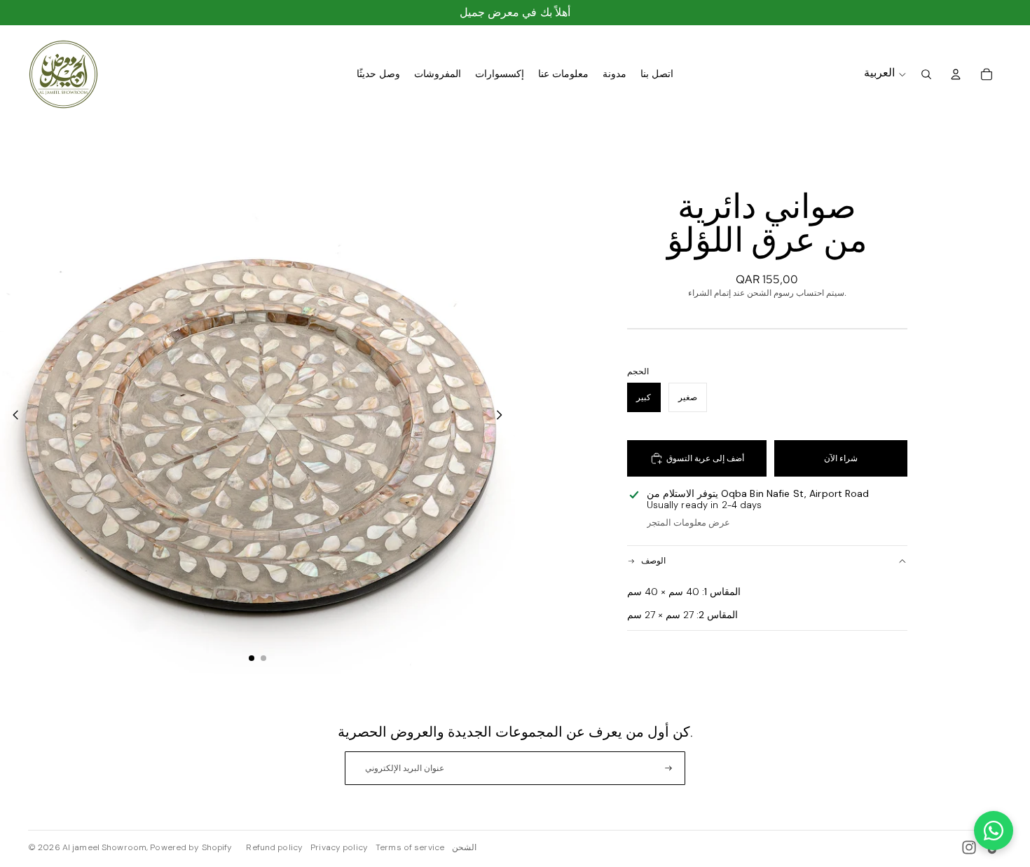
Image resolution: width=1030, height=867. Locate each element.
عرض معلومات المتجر (688, 522)
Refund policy (274, 847)
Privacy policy (339, 847)
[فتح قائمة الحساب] (955, 74)
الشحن (464, 847)
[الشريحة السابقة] (11, 416)
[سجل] (668, 768)
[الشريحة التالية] (503, 416)
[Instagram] (969, 847)
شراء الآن (841, 458)
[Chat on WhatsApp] (993, 830)
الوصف (653, 560)
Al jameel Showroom (104, 847)
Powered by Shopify (191, 847)
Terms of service (410, 847)
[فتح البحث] (926, 74)
